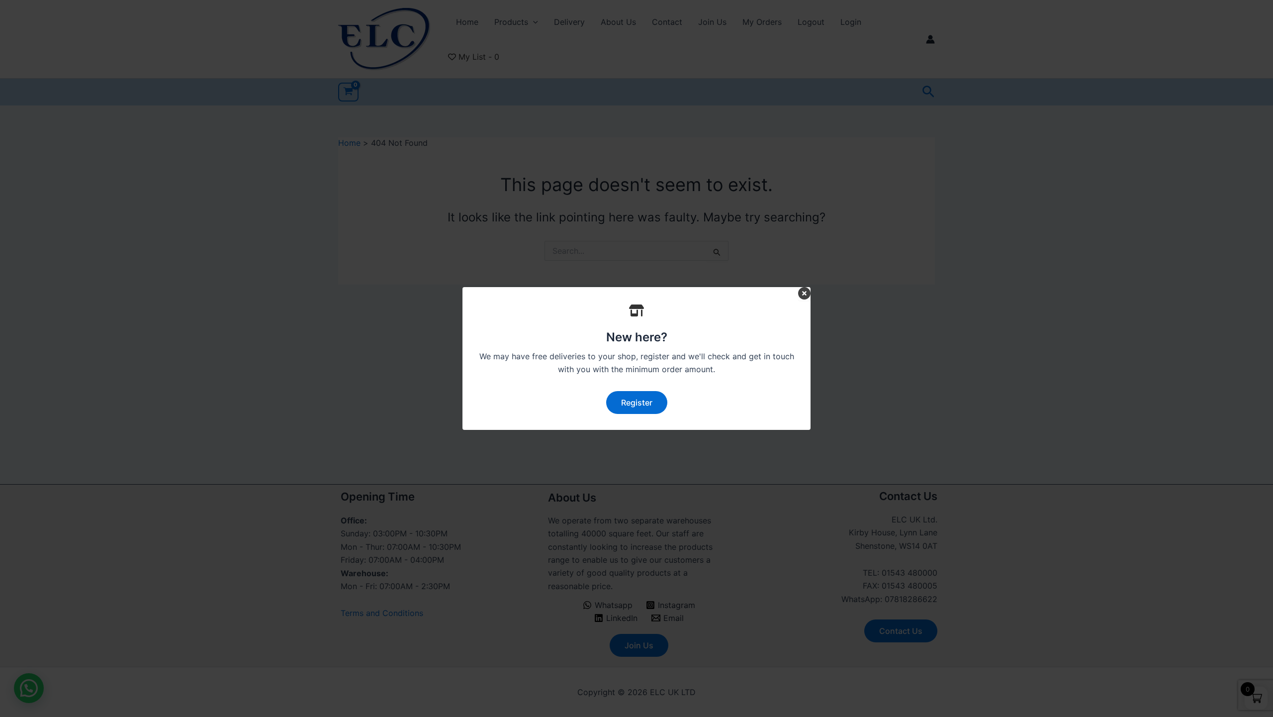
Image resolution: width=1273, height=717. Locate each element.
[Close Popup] (804, 294)
